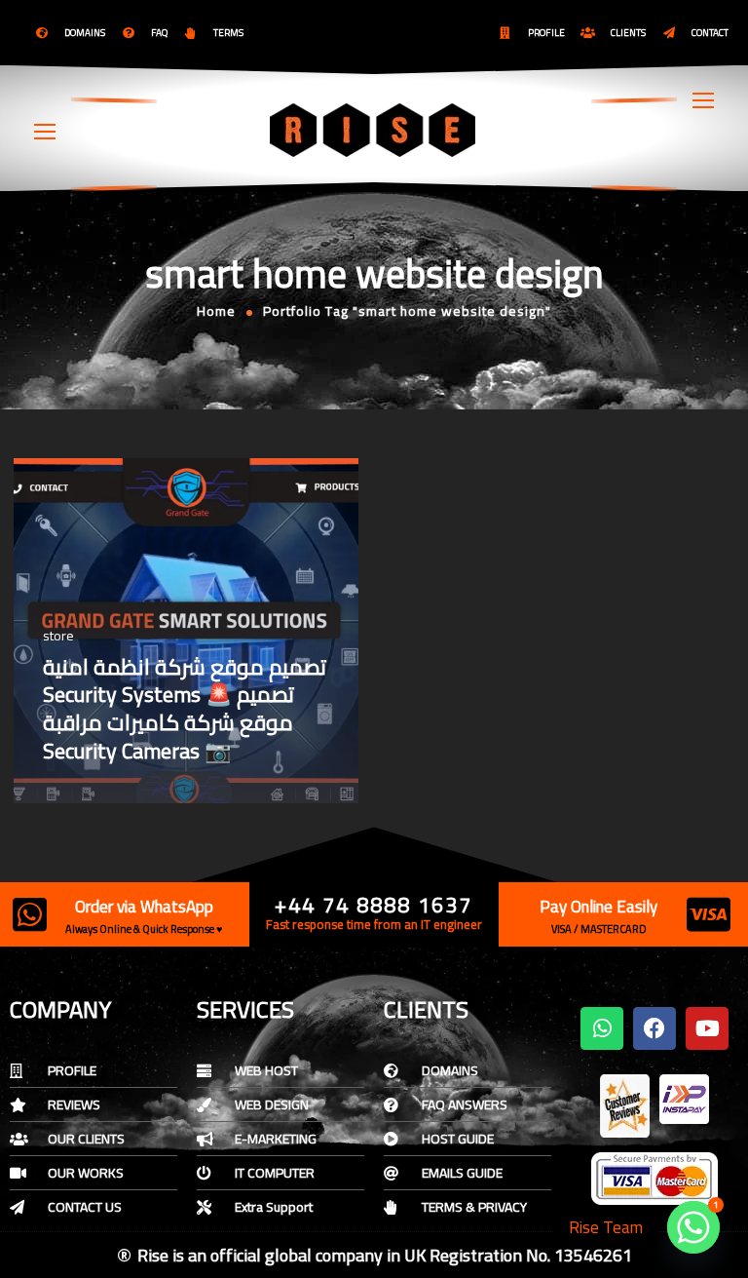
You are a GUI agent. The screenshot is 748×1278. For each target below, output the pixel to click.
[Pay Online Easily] (709, 914)
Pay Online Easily (598, 906)
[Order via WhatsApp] (29, 914)
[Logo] (374, 129)
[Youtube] (707, 1028)
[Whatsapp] (601, 1028)
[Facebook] (654, 1028)
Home (216, 311)
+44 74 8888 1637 (373, 904)
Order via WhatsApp (144, 906)
